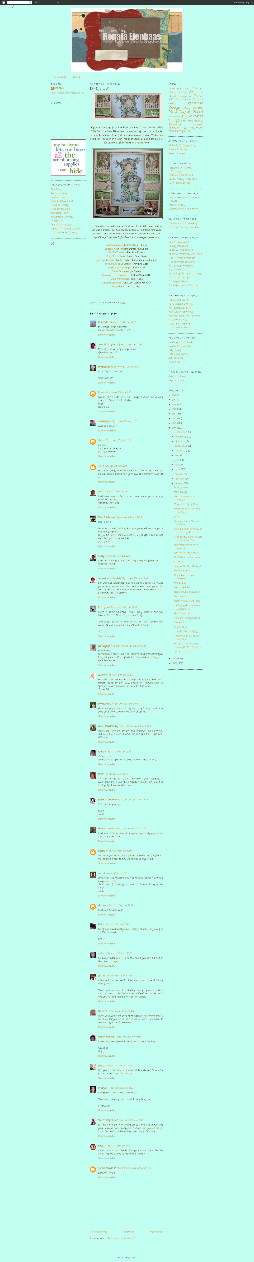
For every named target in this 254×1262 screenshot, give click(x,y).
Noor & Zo (174, 362)
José (100, 491)
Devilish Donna (182, 570)
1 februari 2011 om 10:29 (119, 851)
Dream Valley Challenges (182, 179)
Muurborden (60, 77)
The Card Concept (179, 277)
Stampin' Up (177, 128)
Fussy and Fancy (178, 354)
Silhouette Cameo (185, 124)
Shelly (101, 1065)
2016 (174, 404)
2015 (174, 409)
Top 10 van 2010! (183, 651)
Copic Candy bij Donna (187, 504)
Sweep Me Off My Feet (187, 566)
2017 (174, 400)
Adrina (102, 905)
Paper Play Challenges (119, 267)
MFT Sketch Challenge (180, 265)
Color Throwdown (178, 242)
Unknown (59, 88)
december (181, 432)
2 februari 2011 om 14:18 (119, 975)
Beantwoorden (107, 334)
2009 (175, 663)
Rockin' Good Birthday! (187, 601)
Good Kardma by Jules (111, 726)
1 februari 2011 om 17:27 (120, 905)
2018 (174, 395)
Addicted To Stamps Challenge (180, 169)
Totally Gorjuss (118, 286)
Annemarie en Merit (110, 828)
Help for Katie (182, 613)
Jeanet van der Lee (109, 578)
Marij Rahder (193, 108)
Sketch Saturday (177, 149)
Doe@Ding (56, 189)
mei (177, 464)
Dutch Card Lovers (179, 183)
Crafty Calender (178, 376)
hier (138, 142)
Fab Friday (174, 350)
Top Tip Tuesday (116, 252)
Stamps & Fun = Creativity (183, 208)
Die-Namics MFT (178, 88)
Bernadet (103, 322)
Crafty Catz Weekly (122, 271)
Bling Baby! (180, 492)
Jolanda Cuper (106, 344)
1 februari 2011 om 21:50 (116, 924)
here (156, 237)
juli (177, 455)
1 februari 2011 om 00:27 (134, 646)
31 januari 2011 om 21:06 (129, 344)
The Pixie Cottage (105, 260)
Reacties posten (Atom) (121, 1238)
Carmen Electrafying (185, 631)
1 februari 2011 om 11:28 (114, 873)
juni (177, 460)
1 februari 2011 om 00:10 (124, 607)
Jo (99, 873)
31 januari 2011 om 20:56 (123, 322)
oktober (180, 441)
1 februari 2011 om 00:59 (119, 675)
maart (179, 474)
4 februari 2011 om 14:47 (118, 1065)
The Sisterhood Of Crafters (118, 264)
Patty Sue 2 (104, 703)
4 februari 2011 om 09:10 (128, 1036)
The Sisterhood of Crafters (183, 285)
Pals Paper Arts (177, 319)
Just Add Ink (175, 358)
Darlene (103, 1011)
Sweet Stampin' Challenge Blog (122, 245)
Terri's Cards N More (110, 1168)
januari (179, 483)
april (178, 469)
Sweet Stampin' (177, 153)
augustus (180, 450)
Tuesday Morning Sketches (183, 227)
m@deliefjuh (104, 421)
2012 (174, 423)
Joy (192, 92)
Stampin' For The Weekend (115, 275)
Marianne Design (185, 105)
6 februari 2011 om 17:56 (118, 1145)
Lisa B (101, 975)
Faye (101, 1145)
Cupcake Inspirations (180, 175)
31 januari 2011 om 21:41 (114, 466)
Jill (99, 466)
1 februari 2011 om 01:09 (125, 703)
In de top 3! (180, 627)
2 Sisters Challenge (111, 282)
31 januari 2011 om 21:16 (126, 366)
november (181, 436)
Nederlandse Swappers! (188, 557)
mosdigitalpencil (179, 131)
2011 (174, 428)
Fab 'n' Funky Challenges (181, 257)
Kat (100, 924)
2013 (174, 418)
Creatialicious (176, 380)
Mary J (102, 1088)
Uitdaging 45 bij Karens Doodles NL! (187, 607)
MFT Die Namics (179, 99)
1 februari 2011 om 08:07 (134, 799)
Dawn (101, 392)
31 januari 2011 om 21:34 (118, 440)
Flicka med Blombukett (187, 592)
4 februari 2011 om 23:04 (121, 1088)
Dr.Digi (182, 92)
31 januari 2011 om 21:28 (118, 392)
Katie (101, 751)
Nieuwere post (98, 1231)
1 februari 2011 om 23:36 (119, 953)
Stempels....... (179, 622)
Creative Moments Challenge (185, 253)
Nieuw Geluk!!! (182, 587)
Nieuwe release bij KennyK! (184, 498)
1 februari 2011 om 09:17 (135, 828)
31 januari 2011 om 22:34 (118, 556)
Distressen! (180, 596)
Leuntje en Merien (190, 96)
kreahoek (197, 128)
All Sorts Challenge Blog (182, 145)
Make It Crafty (59, 205)
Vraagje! (179, 561)
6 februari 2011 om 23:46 (137, 1168)
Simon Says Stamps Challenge (185, 273)
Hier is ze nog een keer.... (187, 552)
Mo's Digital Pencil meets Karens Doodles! (188, 538)
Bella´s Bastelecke (109, 799)
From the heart (59, 193)
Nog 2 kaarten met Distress (185, 577)
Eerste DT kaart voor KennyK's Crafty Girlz (187, 645)
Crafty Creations (178, 246)
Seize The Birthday (179, 323)
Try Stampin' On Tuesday (182, 223)
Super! (177, 516)
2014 (174, 414)
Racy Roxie (180, 583)
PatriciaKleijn (105, 366)
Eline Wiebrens (106, 517)
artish (101, 953)
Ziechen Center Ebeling (64, 232)
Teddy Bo (56, 220)
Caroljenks (104, 607)
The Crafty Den (107, 1120)
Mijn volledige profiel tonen (67, 93)
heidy (101, 556)
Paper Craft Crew (179, 269)
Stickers (77, 77)
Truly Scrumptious (116, 256)
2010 (174, 658)
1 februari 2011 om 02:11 (138, 726)
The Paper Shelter (61, 224)
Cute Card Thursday (180, 304)
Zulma (101, 675)
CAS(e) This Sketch (178, 300)
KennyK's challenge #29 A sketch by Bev (188, 530)
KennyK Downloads (62, 201)
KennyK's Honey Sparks (187, 618)
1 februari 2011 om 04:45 (118, 774)
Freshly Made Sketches (181, 261)
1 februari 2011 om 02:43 (118, 751)
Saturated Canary (61, 216)
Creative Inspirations (180, 250)
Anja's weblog (106, 1036)
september (181, 446)
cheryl (101, 851)
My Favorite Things (185, 118)
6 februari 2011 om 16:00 (130, 1120)
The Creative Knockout (181, 327)
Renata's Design (60, 213)
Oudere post (156, 1231)
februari (180, 478)
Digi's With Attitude (119, 279)
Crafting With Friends (180, 342)
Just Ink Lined (58, 197)
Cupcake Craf (111, 248)
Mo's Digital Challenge (180, 311)
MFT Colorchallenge (179, 308)
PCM (101, 774)
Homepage (128, 1231)
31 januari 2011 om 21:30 (124, 421)
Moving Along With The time (184, 315)
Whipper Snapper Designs (66, 228)
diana (101, 440)
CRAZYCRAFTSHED (109, 646)
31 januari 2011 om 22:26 (129, 517)
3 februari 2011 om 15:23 (122, 1011)
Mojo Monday (176, 205)
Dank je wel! (99, 89)
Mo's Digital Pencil (61, 209)
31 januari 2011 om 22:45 (135, 578)
